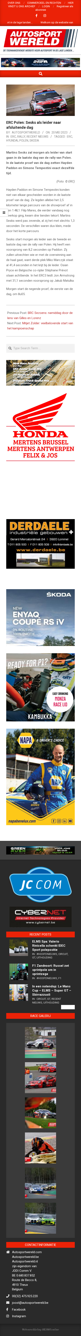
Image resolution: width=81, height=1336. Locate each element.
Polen (23, 140)
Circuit (63, 969)
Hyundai (12, 140)
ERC (13, 136)
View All (68, 1022)
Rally (21, 136)
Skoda (34, 140)
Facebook (19, 1325)
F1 (59, 993)
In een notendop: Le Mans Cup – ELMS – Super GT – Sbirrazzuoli (51, 1006)
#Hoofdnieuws (47, 969)
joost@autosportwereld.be (30, 1318)
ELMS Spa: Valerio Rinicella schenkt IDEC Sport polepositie (48, 961)
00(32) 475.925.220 (25, 1311)
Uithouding (44, 973)
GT (33, 973)
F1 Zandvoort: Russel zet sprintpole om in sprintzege (50, 985)
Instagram (19, 1332)
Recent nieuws (37, 136)
